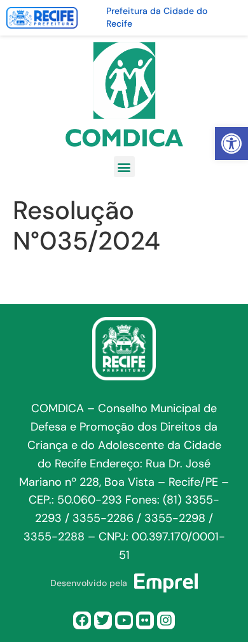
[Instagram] (166, 620)
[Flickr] (145, 620)
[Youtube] (124, 620)
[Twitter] (103, 620)
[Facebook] (82, 620)
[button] (231, 143)
